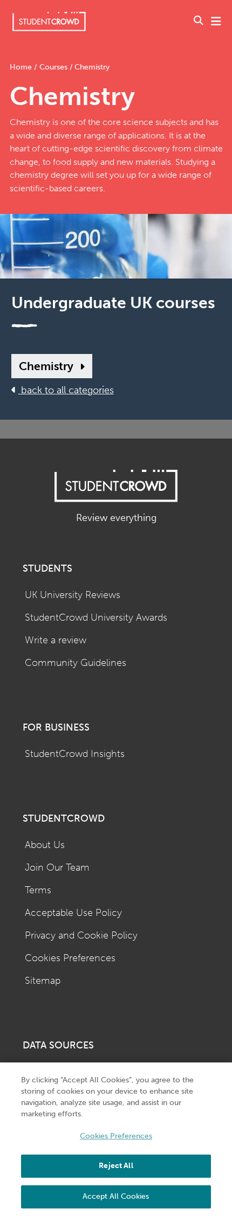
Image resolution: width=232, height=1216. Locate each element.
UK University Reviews (72, 595)
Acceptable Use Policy (73, 913)
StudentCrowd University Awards (96, 617)
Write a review (55, 640)
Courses (53, 67)
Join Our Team (57, 867)
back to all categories (66, 390)
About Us (45, 845)
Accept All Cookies (116, 1196)
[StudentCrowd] (49, 21)
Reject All (116, 1165)
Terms (38, 890)
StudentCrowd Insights (75, 754)
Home (22, 67)
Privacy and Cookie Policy (81, 935)
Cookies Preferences (70, 958)
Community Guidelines (75, 663)
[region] (116, 1139)
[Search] (198, 21)
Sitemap (42, 980)
